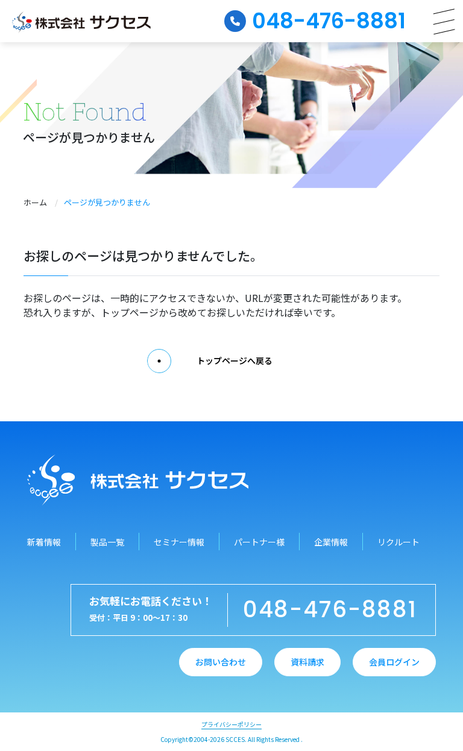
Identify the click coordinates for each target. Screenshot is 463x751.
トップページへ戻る (234, 360)
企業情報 (331, 542)
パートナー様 (259, 542)
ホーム (35, 202)
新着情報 (44, 542)
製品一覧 (107, 542)
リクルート (398, 542)
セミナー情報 (179, 542)
